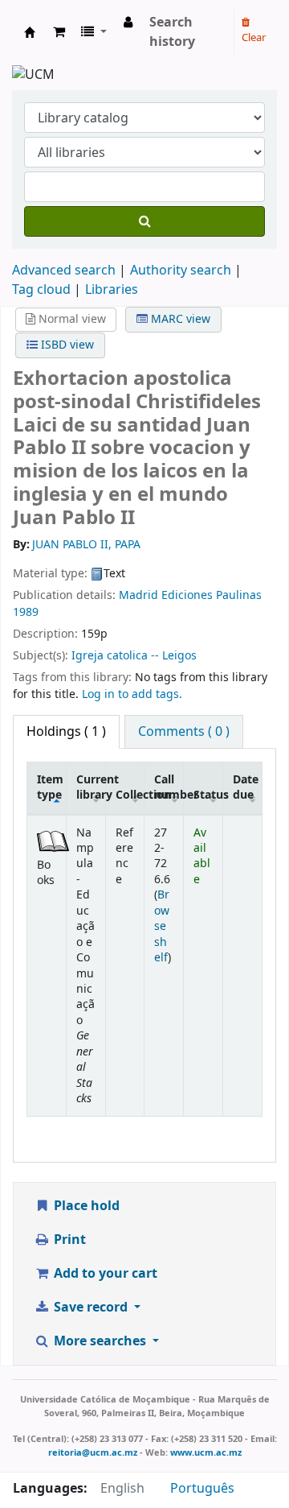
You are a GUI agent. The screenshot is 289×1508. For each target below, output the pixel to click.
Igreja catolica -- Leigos (134, 655)
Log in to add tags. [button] (132, 694)
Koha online (29, 32)
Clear (254, 37)
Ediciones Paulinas (211, 595)
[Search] (144, 221)
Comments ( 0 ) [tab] (184, 732)
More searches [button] (100, 1341)
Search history (172, 32)
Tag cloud (41, 290)
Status (207, 795)
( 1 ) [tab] (66, 732)
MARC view (179, 319)
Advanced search (64, 270)
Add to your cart (104, 1273)
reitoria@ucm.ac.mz (92, 1452)
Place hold (85, 1206)
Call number (168, 787)
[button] (59, 32)
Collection (130, 795)
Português (202, 1488)
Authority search (180, 270)
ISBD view (66, 345)
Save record (91, 1307)
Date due (245, 787)
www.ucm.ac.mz (206, 1452)
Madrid (138, 595)
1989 (26, 612)
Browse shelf (161, 926)
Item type (50, 787)
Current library (90, 787)
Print (68, 1240)
